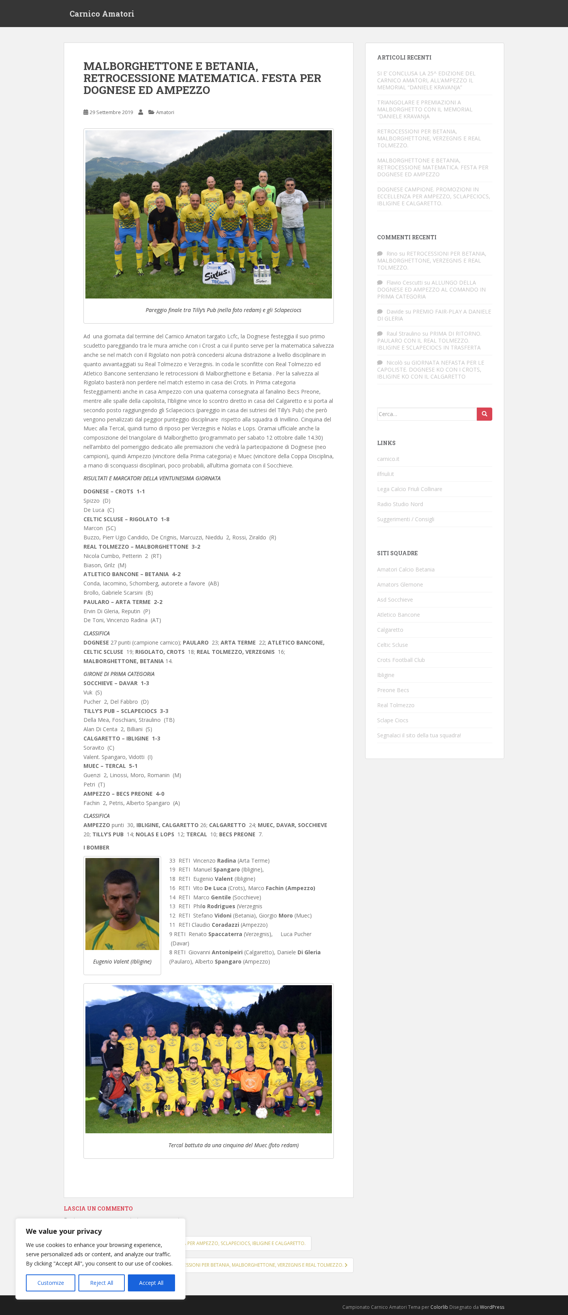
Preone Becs (393, 690)
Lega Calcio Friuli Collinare (409, 489)
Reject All (101, 1282)
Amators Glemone (400, 584)
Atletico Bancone (398, 614)
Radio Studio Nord (400, 504)
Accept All (151, 1282)
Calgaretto (390, 629)
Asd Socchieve (395, 599)
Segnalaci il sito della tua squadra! (419, 735)
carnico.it (388, 458)
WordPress (492, 1307)
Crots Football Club (401, 659)
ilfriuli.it (385, 474)
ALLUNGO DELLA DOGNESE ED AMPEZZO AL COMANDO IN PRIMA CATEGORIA (431, 289)
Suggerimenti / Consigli (405, 519)
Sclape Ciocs (392, 720)
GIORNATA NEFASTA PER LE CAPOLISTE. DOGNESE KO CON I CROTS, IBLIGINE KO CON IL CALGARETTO (430, 369)
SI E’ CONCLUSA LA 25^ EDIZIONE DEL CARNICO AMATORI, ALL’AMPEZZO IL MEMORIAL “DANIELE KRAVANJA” (426, 80)
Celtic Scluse (392, 644)
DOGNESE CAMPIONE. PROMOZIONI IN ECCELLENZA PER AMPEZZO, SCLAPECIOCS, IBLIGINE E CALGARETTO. (433, 196)
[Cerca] (484, 414)
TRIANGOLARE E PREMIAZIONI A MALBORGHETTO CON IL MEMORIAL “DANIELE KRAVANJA (425, 109)
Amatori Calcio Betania (406, 569)
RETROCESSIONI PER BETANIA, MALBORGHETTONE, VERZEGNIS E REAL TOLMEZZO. (429, 138)
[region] (100, 1259)
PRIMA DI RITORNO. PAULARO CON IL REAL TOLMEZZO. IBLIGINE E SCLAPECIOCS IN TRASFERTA (429, 340)
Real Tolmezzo (396, 705)
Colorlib (439, 1307)
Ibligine (386, 675)
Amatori (165, 112)
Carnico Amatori (102, 14)
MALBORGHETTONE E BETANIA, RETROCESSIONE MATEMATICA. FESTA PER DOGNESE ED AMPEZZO (432, 167)
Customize (50, 1282)
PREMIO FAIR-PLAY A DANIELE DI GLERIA (434, 315)
